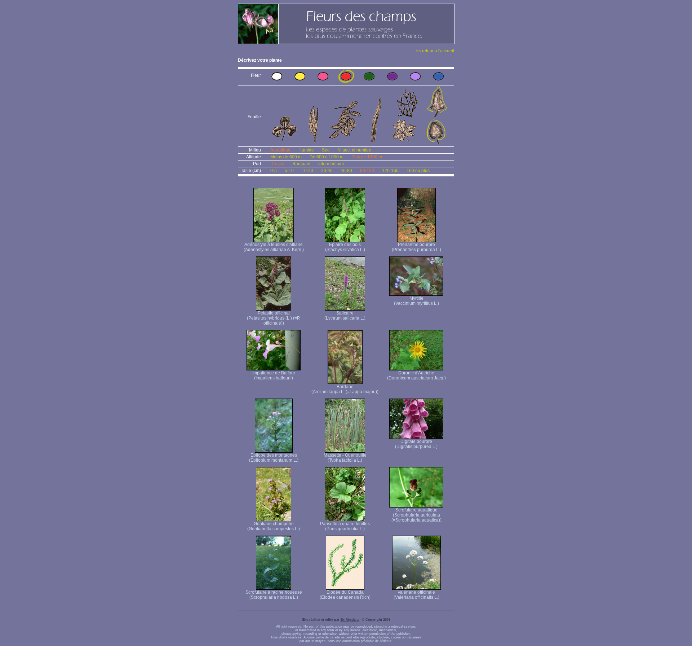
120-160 (390, 170)
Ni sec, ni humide (354, 150)
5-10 (289, 170)
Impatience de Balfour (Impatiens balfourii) (273, 375)
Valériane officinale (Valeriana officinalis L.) (416, 595)
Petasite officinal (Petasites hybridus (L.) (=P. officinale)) (273, 318)
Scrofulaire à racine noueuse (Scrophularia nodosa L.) (273, 595)
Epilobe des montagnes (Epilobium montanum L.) (273, 458)
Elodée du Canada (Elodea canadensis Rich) (345, 595)
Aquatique (280, 150)
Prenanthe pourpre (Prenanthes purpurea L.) (416, 247)
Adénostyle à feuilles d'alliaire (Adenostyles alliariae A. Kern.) (274, 247)
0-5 (273, 170)
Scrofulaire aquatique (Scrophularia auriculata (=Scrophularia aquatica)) (416, 515)
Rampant (301, 163)
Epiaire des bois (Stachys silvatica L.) (345, 247)
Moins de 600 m (286, 156)
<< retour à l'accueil (435, 50)
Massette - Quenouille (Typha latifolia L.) (345, 458)
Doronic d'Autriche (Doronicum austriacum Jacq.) (416, 375)
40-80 (346, 170)
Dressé (277, 163)
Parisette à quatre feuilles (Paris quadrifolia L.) (345, 526)
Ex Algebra (350, 619)
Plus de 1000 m (366, 156)
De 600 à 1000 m (326, 156)
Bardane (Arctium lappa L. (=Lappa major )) (344, 389)
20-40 (327, 170)
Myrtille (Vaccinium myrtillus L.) (416, 301)
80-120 (367, 170)
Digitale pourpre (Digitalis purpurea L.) (416, 444)
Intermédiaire (331, 163)
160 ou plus (418, 170)
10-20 (307, 170)
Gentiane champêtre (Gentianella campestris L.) (273, 526)
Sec (325, 150)
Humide (306, 150)
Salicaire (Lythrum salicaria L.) (344, 316)
